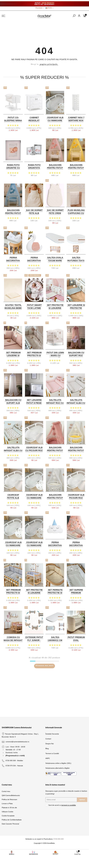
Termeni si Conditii (52, 753)
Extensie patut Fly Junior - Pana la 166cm (34, 640)
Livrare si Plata (7, 803)
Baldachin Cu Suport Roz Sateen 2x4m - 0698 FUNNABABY (75, 357)
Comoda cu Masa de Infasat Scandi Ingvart (13, 640)
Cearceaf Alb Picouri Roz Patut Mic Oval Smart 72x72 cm (76, 499)
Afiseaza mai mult (44, 665)
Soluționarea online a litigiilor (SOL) (58, 763)
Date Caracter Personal (10, 824)
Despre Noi (49, 744)
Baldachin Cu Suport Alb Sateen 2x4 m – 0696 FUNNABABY (13, 404)
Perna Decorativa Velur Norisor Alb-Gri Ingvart (12, 262)
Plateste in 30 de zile (9, 807)
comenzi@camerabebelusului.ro (17, 742)
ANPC (47, 758)
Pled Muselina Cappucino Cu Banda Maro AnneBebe (76, 214)
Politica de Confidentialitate (12, 820)
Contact (48, 739)
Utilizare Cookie (7, 812)
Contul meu (6, 791)
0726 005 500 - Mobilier (14, 760)
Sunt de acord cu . (62, 805)
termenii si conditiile (68, 805)
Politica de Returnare (9, 799)
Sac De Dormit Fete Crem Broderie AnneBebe (55, 214)
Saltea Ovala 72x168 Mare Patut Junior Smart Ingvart (54, 262)
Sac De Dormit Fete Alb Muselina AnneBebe (34, 214)
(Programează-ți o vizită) (15, 755)
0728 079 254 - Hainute (14, 766)
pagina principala (49, 64)
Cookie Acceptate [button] (8, 816)
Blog (47, 748)
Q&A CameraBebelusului (11, 795)
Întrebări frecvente (52, 734)
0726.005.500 (58, 839)
